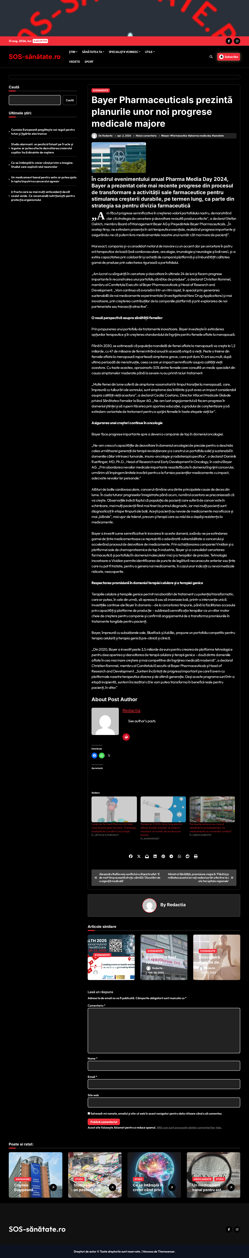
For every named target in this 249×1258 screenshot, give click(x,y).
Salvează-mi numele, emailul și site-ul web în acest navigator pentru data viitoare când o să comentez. (156, 1113)
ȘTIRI (72, 52)
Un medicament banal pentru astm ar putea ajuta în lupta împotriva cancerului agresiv (43, 179)
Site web (93, 1095)
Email (92, 1077)
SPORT (89, 61)
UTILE (149, 52)
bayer (166, 135)
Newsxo (148, 1251)
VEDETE (74, 61)
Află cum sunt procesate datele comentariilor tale (189, 1127)
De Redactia (105, 135)
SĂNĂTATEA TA (92, 52)
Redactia (131, 710)
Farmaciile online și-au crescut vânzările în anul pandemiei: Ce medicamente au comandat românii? (211, 827)
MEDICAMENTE (202, 1179)
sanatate (219, 135)
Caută (14, 87)
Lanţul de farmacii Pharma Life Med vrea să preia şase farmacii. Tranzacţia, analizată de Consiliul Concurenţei (114, 827)
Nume (93, 1058)
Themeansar (166, 1251)
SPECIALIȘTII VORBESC (123, 52)
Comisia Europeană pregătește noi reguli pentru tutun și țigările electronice (43, 131)
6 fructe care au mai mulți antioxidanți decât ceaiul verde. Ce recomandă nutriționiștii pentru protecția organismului (43, 196)
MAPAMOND (23, 1179)
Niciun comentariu (146, 135)
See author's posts (141, 721)
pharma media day (200, 135)
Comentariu (96, 1005)
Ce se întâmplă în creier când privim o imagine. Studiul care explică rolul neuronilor (42, 165)
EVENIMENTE (100, 90)
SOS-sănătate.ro (35, 56)
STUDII (79, 1179)
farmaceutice (179, 135)
